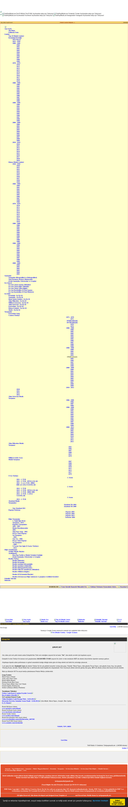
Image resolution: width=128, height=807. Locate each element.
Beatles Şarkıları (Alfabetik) (21, 566)
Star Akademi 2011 (18, 508)
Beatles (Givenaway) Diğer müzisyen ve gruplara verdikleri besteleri (35, 577)
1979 (18, 81)
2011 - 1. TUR (23, 479)
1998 (18, 119)
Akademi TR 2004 (70, 504)
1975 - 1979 (70, 317)
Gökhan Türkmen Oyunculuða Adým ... (94, 587)
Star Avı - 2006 (17, 539)
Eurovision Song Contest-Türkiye (15, 314)
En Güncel (8, 283)
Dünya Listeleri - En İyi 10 (19, 308)
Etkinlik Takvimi (10, 578)
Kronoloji (53, 769)
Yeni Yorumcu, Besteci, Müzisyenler (22, 279)
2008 (18, 139)
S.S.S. (25, 770)
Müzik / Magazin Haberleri (41, 769)
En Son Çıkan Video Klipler (21, 288)
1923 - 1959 (16, 41)
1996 (18, 115)
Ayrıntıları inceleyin (100, 800)
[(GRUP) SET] (120, 652)
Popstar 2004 (70, 514)
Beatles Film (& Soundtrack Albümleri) (25, 569)
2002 (18, 128)
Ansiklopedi (15, 553)
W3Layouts (71, 795)
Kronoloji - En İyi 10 (18, 295)
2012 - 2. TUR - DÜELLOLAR (27, 490)
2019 (18, 160)
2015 (18, 153)
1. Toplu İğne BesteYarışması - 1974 (19, 522)
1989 (18, 101)
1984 (18, 92)
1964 (18, 52)
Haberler (7, 580)
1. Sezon (70, 477)
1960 (18, 45)
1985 (18, 94)
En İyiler (7, 294)
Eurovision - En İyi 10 (18, 306)
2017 (18, 157)
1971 (18, 66)
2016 (18, 155)
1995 (18, 113)
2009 (18, 140)
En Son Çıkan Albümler (72, 769)
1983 (18, 90)
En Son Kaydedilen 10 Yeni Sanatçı (21, 290)
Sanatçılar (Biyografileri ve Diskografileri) (22, 277)
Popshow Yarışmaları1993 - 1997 (19, 525)
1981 (18, 86)
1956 (18, 176)
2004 (18, 131)
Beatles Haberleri (18, 560)
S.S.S (119, 621)
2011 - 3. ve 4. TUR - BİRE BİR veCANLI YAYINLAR (26, 484)
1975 (18, 74)
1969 (18, 61)
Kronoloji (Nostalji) (15, 38)
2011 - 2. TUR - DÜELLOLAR (27, 481)
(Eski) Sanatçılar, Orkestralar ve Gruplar (23, 281)
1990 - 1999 (16, 103)
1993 (18, 110)
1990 (18, 104)
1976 (18, 76)
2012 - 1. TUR (21, 488)
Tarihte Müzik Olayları (16, 551)
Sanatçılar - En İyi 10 (18, 297)
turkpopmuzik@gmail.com (64, 781)
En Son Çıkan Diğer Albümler (21, 286)
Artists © (125, 748)
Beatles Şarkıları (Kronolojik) (22, 564)
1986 (18, 95)
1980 (18, 85)
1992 (18, 108)
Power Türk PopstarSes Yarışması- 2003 (19, 535)
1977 (18, 77)
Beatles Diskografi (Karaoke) (22, 568)
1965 (18, 54)
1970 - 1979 (16, 63)
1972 (18, 68)
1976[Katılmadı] (72, 321)
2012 (18, 148)
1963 (18, 50)
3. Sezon (70, 497)
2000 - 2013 (70, 427)
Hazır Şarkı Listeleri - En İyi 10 (19, 299)
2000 (18, 124)
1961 (18, 47)
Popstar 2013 (70, 515)
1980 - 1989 (16, 83)
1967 (18, 57)
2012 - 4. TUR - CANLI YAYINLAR (25, 494)
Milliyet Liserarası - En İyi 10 (19, 303)
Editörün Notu (13, 32)
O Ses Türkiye (14, 476)
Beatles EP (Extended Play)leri (22, 574)
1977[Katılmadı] (72, 322)
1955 (18, 175)
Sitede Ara (44, 621)
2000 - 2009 (16, 122)
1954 (18, 173)
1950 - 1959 (16, 164)
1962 (18, 48)
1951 (18, 167)
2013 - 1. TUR (21, 499)
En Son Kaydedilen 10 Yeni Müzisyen (21, 292)
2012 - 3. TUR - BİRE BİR (26, 492)
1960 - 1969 (16, 43)
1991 (18, 106)
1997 (18, 117)
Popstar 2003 (70, 512)
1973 (18, 70)
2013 (18, 149)
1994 (18, 112)
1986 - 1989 (70, 400)
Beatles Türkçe (16, 559)
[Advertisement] (64, 603)
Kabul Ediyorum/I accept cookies (117, 802)
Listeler (7, 34)
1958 (18, 180)
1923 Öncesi (16, 39)
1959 (18, 182)
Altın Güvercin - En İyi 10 (19, 304)
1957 (18, 178)
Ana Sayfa (8, 29)
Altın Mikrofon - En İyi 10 (19, 301)
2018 (18, 158)
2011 (18, 146)
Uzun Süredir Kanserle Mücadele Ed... (65, 587)
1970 (18, 65)
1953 (18, 171)
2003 (18, 130)
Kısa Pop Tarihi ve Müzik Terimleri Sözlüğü (27, 555)
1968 (18, 59)
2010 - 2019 (16, 142)
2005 (18, 133)
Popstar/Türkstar (15, 510)
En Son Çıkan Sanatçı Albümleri (21, 285)
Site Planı (11, 30)
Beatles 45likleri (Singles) (20, 571)
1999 (18, 121)
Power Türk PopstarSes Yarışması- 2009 (19, 542)
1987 (18, 97)
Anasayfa (7, 769)
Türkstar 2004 (70, 517)
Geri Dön (9, 621)
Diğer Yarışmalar (15, 519)
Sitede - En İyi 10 (18, 310)
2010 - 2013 (70, 387)
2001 (18, 126)
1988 (18, 99)
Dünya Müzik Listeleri (16, 162)
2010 (18, 144)
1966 (18, 56)
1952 (18, 169)
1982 (18, 88)
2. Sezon (70, 486)
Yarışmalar (8, 312)
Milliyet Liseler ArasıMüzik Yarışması (15, 458)
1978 (18, 79)
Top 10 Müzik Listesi (62, 621)
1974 (18, 72)
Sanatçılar (7, 276)
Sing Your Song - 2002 (20, 532)
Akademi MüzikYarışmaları (14, 502)
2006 (18, 135)
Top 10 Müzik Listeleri (16, 36)
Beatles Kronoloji (18, 562)
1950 (18, 166)
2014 (18, 151)
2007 (18, 137)
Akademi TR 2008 (70, 506)
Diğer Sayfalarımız (10, 550)
